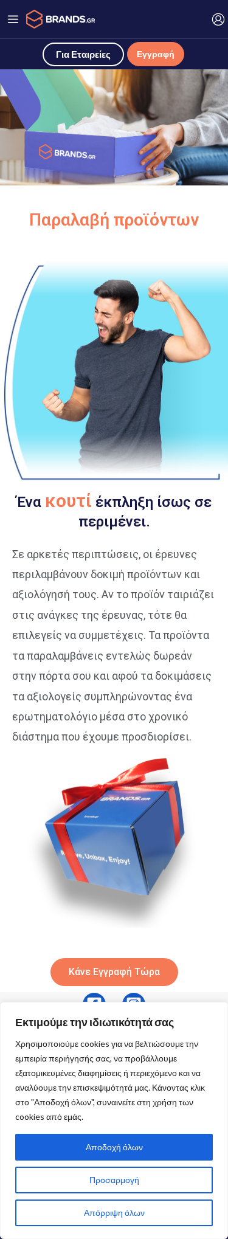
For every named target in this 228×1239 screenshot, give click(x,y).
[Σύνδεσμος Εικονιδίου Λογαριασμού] (218, 19)
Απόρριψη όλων (114, 1212)
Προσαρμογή (114, 1180)
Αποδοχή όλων (114, 1147)
